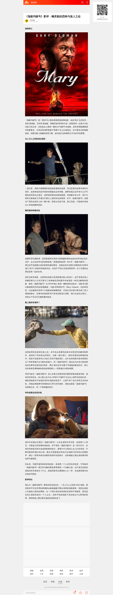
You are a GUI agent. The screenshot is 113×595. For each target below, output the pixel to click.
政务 (81, 570)
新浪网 (34, 2)
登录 (68, 581)
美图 (51, 570)
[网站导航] (87, 2)
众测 (81, 573)
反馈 (60, 581)
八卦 (41, 573)
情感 (51, 573)
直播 (41, 570)
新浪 (71, 570)
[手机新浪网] (26, 2)
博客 (61, 570)
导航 (53, 581)
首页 (45, 581)
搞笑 (31, 573)
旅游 (61, 573)
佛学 (71, 573)
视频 (31, 570)
